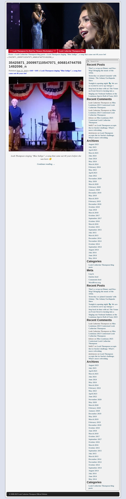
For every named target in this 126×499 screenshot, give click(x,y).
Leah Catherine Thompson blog (71, 51)
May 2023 (93, 170)
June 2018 (93, 210)
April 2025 (93, 150)
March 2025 (93, 153)
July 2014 (92, 253)
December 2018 (95, 204)
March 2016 (93, 224)
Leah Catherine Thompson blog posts (30, 54)
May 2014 (93, 258)
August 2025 (94, 144)
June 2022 (93, 176)
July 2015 (92, 233)
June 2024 (93, 159)
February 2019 (95, 201)
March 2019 (93, 199)
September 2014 (95, 247)
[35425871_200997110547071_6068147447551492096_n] (46, 115)
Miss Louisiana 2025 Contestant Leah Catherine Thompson (102, 105)
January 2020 (94, 190)
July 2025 (92, 147)
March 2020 (93, 184)
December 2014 (95, 238)
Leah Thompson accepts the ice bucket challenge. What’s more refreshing (102, 127)
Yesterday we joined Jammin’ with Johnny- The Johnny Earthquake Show (102, 78)
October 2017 (94, 215)
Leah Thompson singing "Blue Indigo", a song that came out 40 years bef (76, 54)
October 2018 (94, 207)
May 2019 (93, 196)
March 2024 (93, 164)
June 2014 (93, 255)
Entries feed (93, 277)
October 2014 (94, 244)
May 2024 (93, 161)
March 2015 (93, 235)
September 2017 (95, 218)
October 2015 (94, 227)
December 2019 (95, 193)
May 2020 (93, 181)
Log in (91, 274)
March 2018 (93, 213)
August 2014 (94, 250)
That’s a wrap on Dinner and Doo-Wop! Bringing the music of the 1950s (102, 70)
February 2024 (95, 167)
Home (10, 54)
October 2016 (94, 221)
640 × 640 (34, 71)
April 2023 (93, 173)
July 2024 (92, 156)
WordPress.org (95, 282)
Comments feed (95, 280)
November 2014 (95, 241)
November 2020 (95, 179)
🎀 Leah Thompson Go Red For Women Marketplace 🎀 (33, 51)
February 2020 (95, 187)
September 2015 (95, 230)
